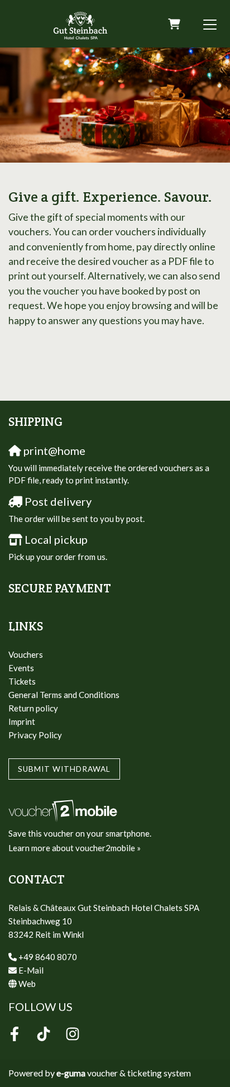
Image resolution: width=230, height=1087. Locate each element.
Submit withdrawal (64, 769)
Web (27, 984)
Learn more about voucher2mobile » (74, 848)
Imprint (21, 721)
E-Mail (31, 970)
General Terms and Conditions (63, 695)
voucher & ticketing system (123, 1072)
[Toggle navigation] (210, 24)
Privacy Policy (35, 735)
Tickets (22, 681)
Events (21, 668)
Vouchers (25, 654)
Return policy (33, 708)
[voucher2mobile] (64, 810)
